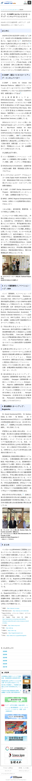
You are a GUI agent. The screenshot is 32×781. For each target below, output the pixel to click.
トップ (2, 9)
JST (16, 777)
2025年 (5, 654)
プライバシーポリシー (24, 770)
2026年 (5, 651)
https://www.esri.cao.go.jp (13, 608)
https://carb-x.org (12, 630)
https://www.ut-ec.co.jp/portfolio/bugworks (16, 635)
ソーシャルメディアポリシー (8, 773)
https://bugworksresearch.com (16, 633)
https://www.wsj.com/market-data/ (21, 611)
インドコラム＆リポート (12, 9)
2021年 (5, 667)
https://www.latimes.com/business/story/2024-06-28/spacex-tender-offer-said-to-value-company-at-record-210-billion (15, 621)
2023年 (5, 661)
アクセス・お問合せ (8, 768)
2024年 (5, 657)
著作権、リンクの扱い (24, 768)
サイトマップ (8, 770)
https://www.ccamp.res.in (14, 625)
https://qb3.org (9, 628)
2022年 (5, 664)
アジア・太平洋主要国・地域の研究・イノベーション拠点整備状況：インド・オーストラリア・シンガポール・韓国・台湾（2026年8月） (16, 708)
